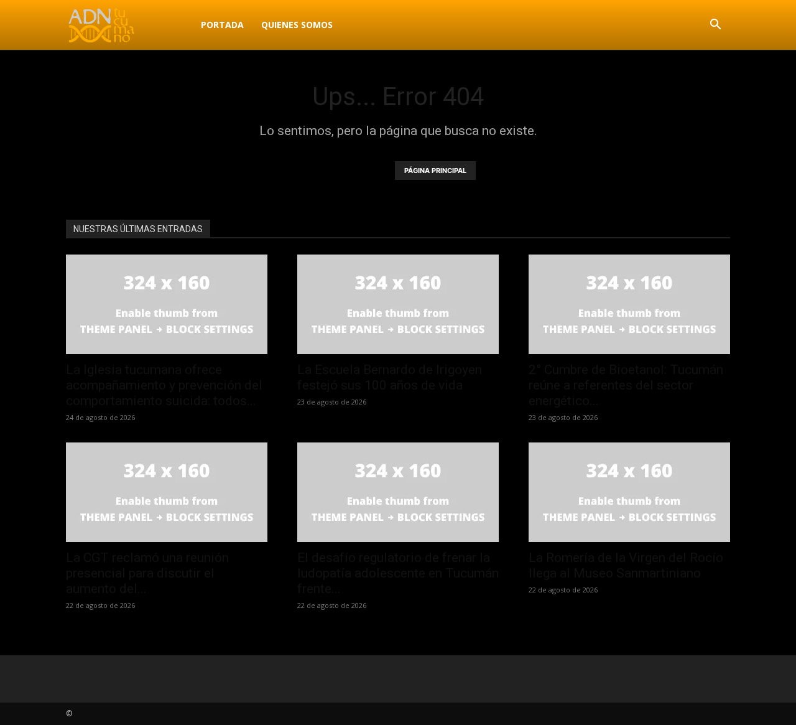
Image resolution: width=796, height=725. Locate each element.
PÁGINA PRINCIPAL (435, 170)
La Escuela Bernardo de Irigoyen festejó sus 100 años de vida (389, 377)
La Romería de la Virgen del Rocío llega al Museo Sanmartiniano (626, 565)
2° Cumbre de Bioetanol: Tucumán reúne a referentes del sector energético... (626, 385)
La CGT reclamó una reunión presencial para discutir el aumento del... (147, 573)
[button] (715, 26)
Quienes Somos (297, 24)
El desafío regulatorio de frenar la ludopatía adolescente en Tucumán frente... (398, 573)
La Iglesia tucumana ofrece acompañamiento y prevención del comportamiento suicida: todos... (164, 385)
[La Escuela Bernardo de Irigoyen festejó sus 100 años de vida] (398, 304)
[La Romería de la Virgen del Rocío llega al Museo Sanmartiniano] (629, 492)
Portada (222, 24)
